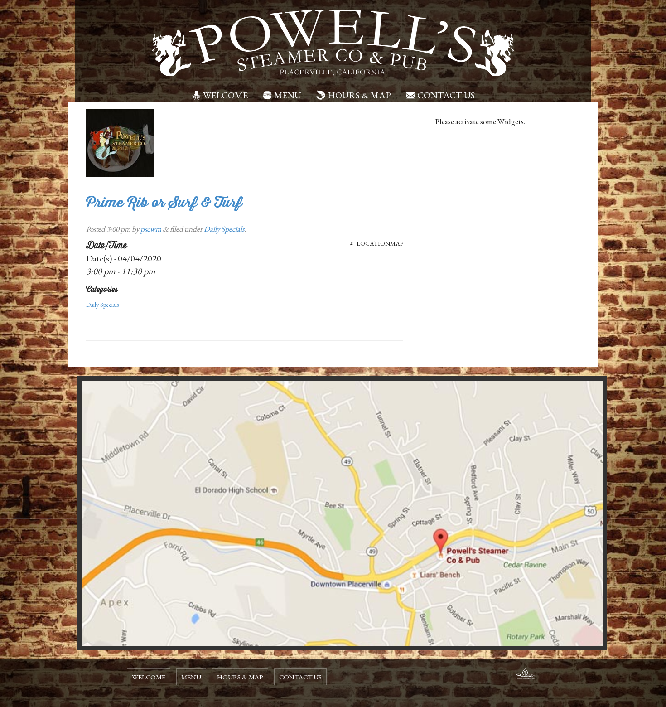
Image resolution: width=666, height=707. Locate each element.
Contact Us (446, 95)
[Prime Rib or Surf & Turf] (120, 142)
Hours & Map (359, 95)
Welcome (225, 95)
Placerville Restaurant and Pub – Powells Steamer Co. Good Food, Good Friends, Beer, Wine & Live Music (333, 43)
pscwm (150, 229)
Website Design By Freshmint (525, 675)
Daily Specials (224, 229)
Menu (287, 95)
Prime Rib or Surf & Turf (164, 202)
